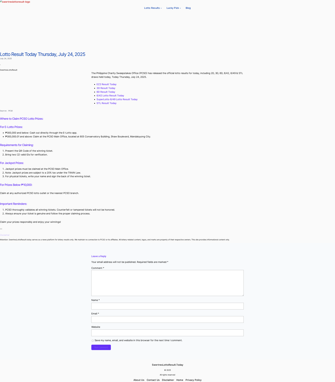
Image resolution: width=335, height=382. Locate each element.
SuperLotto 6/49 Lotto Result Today (117, 99)
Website (95, 327)
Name (95, 300)
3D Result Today (106, 88)
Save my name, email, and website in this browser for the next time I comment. (138, 340)
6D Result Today (106, 91)
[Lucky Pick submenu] (180, 8)
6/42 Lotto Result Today (110, 95)
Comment (97, 268)
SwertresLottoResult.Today (167, 364)
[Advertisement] (167, 31)
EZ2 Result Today (106, 84)
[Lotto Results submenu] (161, 8)
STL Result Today (106, 103)
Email (95, 313)
